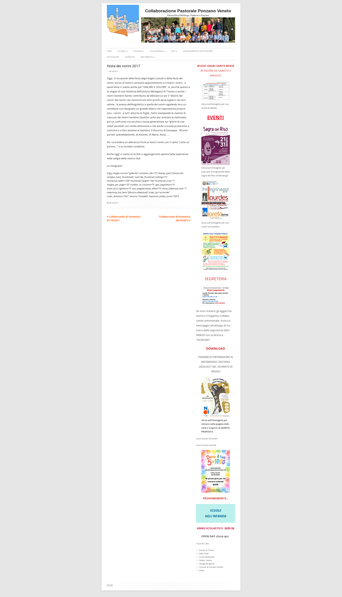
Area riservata (147, 57)
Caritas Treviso (205, 560)
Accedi (109, 585)
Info (173, 51)
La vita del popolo (206, 557)
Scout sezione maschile (206, 445)
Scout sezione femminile (206, 438)
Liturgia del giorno (207, 563)
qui (226, 536)
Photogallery (113, 57)
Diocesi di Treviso (206, 550)
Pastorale (137, 51)
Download (130, 57)
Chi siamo (121, 51)
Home (109, 51)
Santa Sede (204, 553)
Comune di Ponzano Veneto (211, 567)
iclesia (201, 570)
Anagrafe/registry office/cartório (198, 51)
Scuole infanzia (157, 51)
